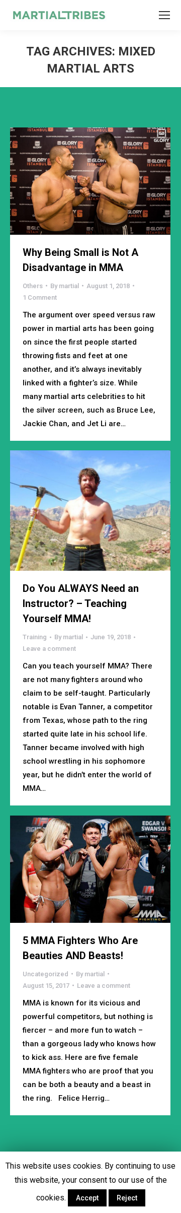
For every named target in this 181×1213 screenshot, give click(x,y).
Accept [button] (87, 1198)
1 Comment (40, 297)
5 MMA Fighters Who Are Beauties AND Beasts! (80, 948)
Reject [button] (127, 1198)
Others (33, 286)
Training (35, 637)
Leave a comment (49, 648)
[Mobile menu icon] (164, 15)
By (64, 286)
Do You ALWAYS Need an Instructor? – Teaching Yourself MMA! (81, 603)
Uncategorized (45, 974)
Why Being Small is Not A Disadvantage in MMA (80, 260)
